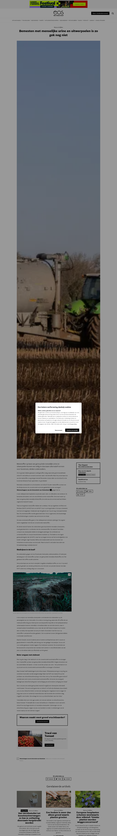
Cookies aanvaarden (72, 430)
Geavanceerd (58, 430)
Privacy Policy (73, 424)
